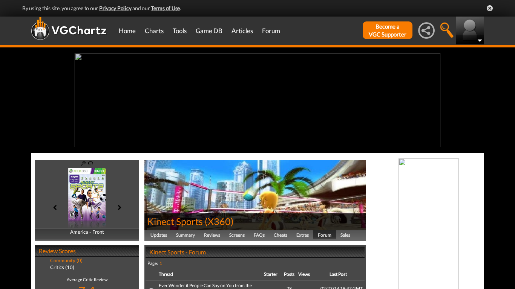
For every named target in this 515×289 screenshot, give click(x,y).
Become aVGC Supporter (387, 30)
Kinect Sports (175, 221)
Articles (242, 31)
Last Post (338, 274)
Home (127, 31)
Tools (180, 31)
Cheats (280, 235)
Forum (271, 31)
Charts (154, 31)
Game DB (209, 31)
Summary (185, 235)
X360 (219, 221)
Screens (237, 235)
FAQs (259, 235)
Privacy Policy (115, 8)
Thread (166, 274)
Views (304, 274)
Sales (345, 235)
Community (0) (66, 260)
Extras (302, 235)
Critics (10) (62, 267)
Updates (158, 235)
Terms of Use (165, 8)
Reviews (212, 235)
